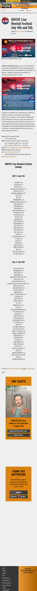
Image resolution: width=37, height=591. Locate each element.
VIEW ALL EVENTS (18, 435)
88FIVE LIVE (10, 368)
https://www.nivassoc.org (8, 156)
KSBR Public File (6, 580)
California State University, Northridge (24, 7)
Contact (4, 573)
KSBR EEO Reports (6, 585)
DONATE (18, 492)
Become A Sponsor (26, 1)
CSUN (3, 576)
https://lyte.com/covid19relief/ (12, 152)
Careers (4, 588)
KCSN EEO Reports (6, 583)
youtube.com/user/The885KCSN (22, 147)
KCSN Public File (6, 578)
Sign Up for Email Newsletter (13, 1)
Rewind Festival (18, 368)
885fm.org (9, 147)
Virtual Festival (30, 368)
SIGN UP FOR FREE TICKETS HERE (18, 431)
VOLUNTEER (14, 497)
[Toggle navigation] (3, 10)
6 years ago (19, 31)
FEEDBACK (23, 497)
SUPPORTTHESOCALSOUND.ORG (28, 571)
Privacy (4, 571)
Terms (3, 568)
